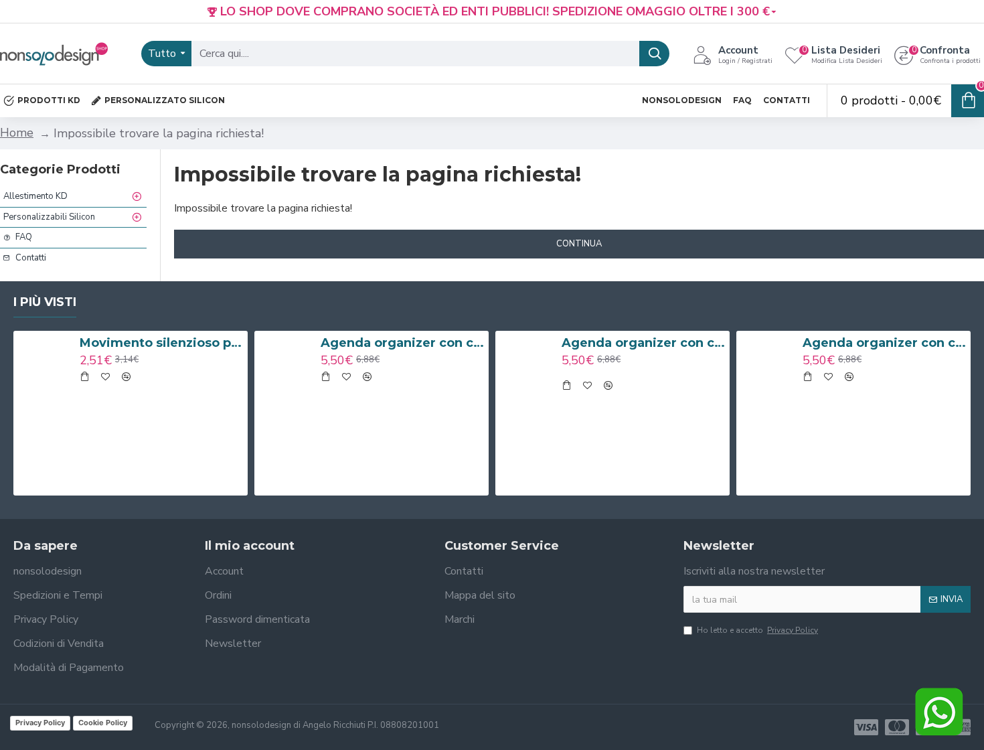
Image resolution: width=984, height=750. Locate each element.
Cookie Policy (102, 722)
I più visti (44, 302)
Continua (579, 244)
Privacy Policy (40, 722)
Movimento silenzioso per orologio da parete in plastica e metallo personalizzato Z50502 (161, 342)
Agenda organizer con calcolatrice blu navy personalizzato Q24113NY (643, 342)
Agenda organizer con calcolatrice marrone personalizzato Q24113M (402, 342)
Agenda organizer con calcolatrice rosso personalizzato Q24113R (884, 342)
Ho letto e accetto (757, 630)
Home (16, 133)
